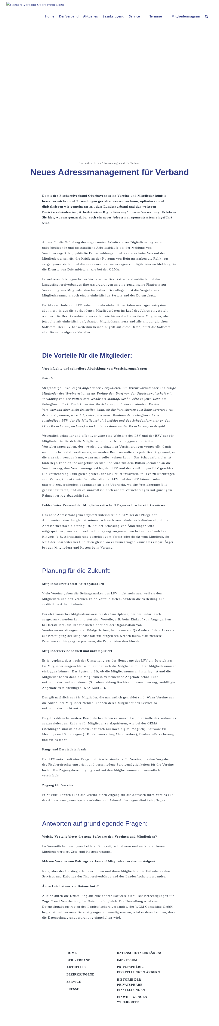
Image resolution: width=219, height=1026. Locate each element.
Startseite (84, 163)
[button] (206, 16)
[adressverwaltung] (29, 952)
